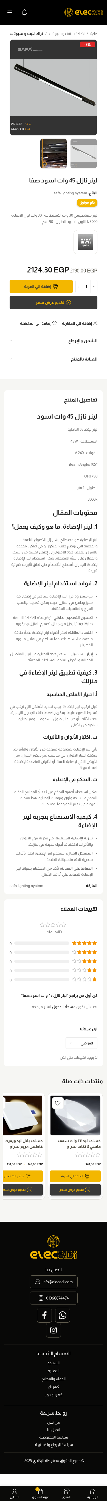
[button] (75, 1176)
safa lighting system (70, 193)
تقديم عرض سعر (50, 302)
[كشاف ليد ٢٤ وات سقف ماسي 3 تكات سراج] (75, 1115)
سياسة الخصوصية (53, 1437)
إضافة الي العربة (37, 286)
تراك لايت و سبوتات (26, 33)
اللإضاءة (96, 33)
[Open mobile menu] (9, 12)
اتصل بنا (53, 1430)
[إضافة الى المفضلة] (58, 1103)
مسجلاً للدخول (63, 1007)
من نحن (53, 1422)
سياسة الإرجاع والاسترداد (53, 1444)
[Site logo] (83, 12)
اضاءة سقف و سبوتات (67, 33)
